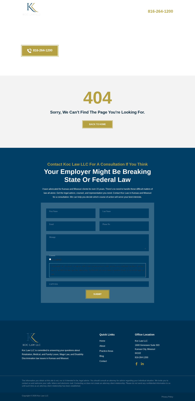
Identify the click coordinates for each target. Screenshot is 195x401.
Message (52, 237)
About (79, 10)
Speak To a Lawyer (159, 7)
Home (66, 10)
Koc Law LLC (42, 396)
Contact (129, 10)
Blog (116, 10)
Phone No (106, 224)
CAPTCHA (53, 284)
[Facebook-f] (136, 363)
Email (51, 224)
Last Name (107, 211)
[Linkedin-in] (142, 363)
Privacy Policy (167, 397)
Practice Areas (97, 10)
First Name (53, 211)
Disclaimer (56, 260)
